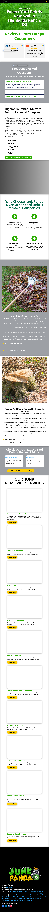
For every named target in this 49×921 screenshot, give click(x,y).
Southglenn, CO (8, 898)
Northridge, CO (6, 900)
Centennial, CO (20, 893)
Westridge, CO (14, 900)
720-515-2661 (9, 887)
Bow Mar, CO (30, 900)
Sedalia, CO (23, 898)
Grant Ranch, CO (18, 896)
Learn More (12, 522)
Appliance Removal (15, 550)
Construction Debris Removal (19, 691)
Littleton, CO (13, 891)
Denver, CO (5, 894)
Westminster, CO (27, 896)
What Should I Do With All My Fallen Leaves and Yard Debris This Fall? (14, 462)
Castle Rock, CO (12, 893)
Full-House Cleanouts (16, 761)
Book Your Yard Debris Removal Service (18, 157)
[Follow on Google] (3, 906)
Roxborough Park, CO (35, 891)
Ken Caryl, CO (28, 893)
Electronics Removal (15, 621)
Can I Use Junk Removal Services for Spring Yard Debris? (33, 462)
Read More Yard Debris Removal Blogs (21, 471)
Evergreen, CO (35, 896)
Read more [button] (14, 56)
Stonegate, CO (30, 898)
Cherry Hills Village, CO (35, 894)
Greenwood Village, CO (37, 893)
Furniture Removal (15, 586)
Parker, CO (26, 891)
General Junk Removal (16, 514)
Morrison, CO (26, 894)
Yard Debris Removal (16, 726)
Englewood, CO (22, 900)
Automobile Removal (15, 796)
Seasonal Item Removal (16, 834)
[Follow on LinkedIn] (6, 906)
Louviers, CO (16, 898)
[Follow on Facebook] (9, 906)
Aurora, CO (11, 894)
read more (8, 465)
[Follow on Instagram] (11, 906)
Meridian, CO (37, 898)
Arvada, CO (11, 896)
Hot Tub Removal (14, 656)
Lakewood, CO (18, 894)
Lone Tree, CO (19, 891)
